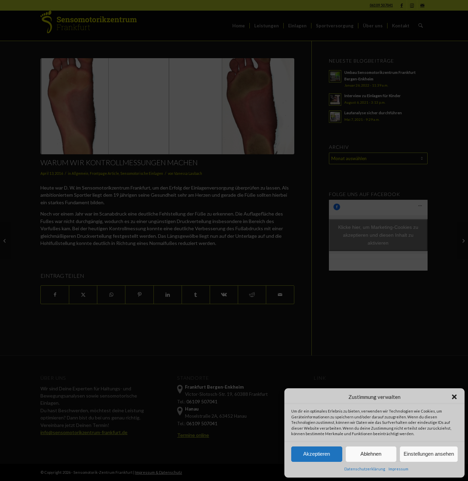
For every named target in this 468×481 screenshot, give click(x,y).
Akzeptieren (316, 454)
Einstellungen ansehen (429, 454)
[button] (454, 396)
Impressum (398, 469)
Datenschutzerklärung (364, 469)
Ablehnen (370, 454)
